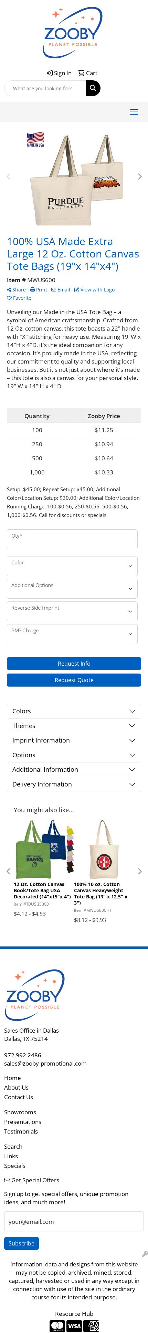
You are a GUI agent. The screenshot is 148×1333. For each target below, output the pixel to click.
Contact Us (18, 1097)
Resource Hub (74, 1313)
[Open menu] (134, 112)
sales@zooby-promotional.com (45, 1063)
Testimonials (21, 1131)
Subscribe (21, 1243)
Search (13, 1146)
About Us (16, 1087)
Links (11, 1156)
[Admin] (145, 1254)
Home (12, 1077)
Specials (14, 1165)
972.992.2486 (22, 1055)
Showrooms (20, 1112)
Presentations (22, 1121)
